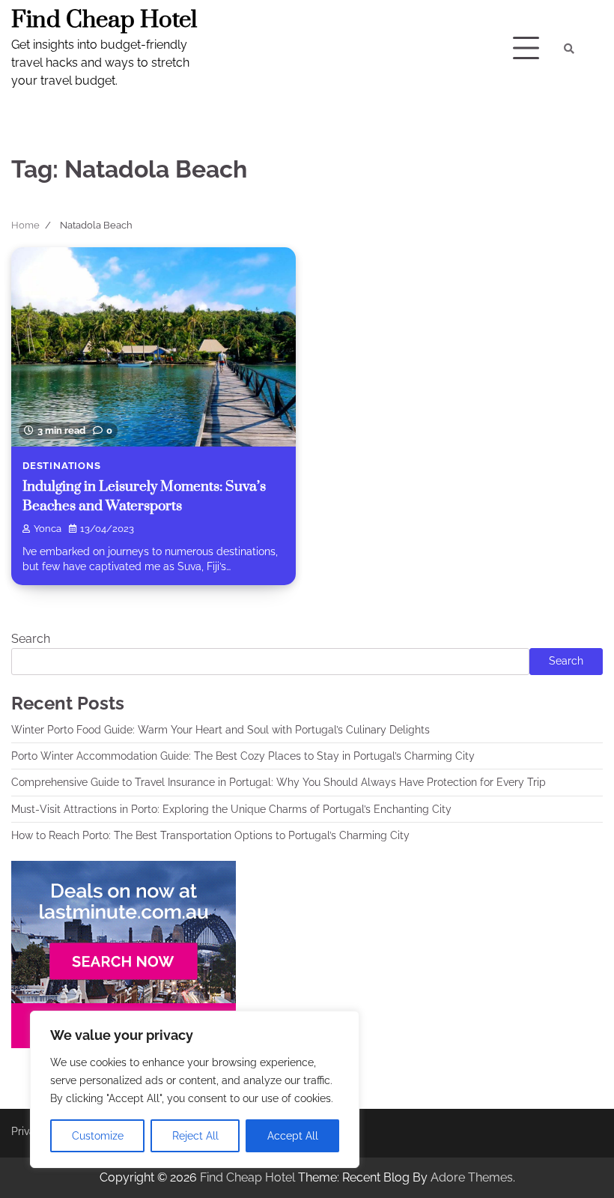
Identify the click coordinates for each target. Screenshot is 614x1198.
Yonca (47, 528)
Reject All (195, 1136)
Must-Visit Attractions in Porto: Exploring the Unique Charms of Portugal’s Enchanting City (231, 809)
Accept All (292, 1136)
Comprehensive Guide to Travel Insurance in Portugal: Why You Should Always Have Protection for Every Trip (278, 782)
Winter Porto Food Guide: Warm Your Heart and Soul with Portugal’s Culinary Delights (220, 730)
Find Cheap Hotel (104, 20)
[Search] (569, 48)
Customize (98, 1136)
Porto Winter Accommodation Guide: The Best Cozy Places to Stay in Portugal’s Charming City (243, 756)
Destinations (61, 465)
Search (30, 639)
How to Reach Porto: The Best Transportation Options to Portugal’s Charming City (210, 835)
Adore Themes (472, 1177)
